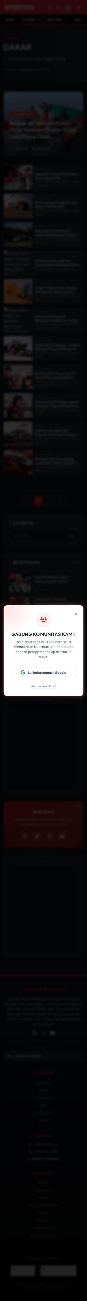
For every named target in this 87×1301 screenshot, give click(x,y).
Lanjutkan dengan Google (47, 672)
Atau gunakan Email (43, 686)
